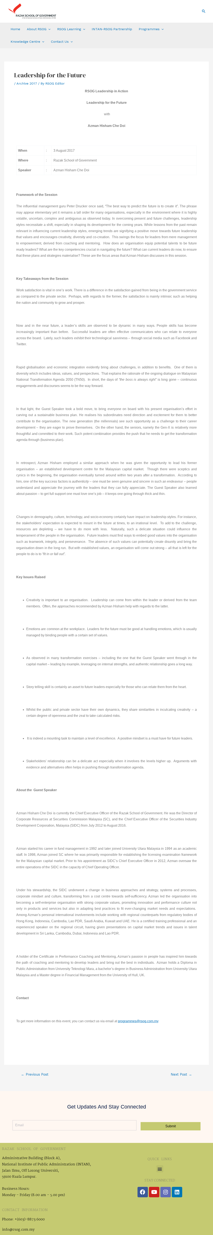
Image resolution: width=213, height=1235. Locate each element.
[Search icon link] (204, 11)
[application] (48, 29)
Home (15, 29)
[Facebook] (142, 1192)
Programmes (149, 29)
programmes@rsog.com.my (138, 1021)
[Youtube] (154, 1192)
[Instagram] (165, 1192)
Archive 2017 (26, 83)
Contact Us (60, 42)
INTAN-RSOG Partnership (112, 29)
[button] (159, 1168)
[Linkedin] (177, 1192)
